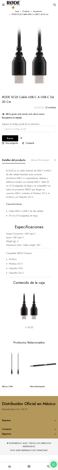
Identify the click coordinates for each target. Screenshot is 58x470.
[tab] (13, 160)
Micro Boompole (37, 386)
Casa (17, 11)
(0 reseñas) (50, 107)
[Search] (54, 4)
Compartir (29, 143)
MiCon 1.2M (7, 386)
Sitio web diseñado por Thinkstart (29, 450)
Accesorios (37, 11)
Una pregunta (12, 143)
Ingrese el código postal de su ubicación (20, 124)
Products (26, 11)
